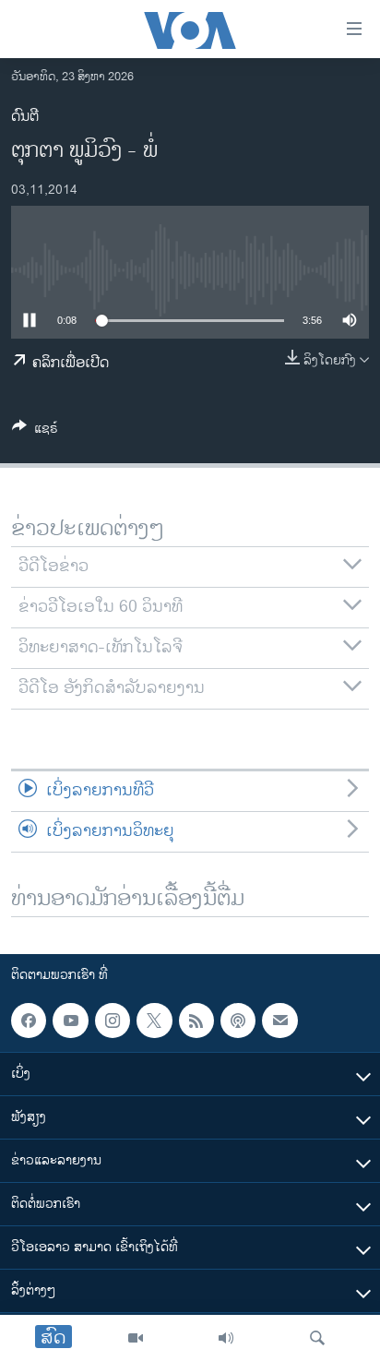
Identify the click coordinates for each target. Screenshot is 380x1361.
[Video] (135, 1338)
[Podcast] (237, 1020)
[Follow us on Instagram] (112, 1020)
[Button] (35, 431)
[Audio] (226, 1338)
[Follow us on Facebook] (28, 1020)
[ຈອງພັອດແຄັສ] (279, 1020)
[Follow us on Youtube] (70, 1020)
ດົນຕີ (25, 116)
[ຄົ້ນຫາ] (317, 1338)
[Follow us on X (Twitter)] (154, 1020)
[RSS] (196, 1020)
